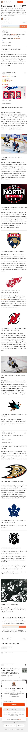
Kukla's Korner (5, 300)
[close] (24, 682)
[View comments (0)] (7, 22)
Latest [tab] (6, 665)
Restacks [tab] (10, 648)
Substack (7, 729)
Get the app (20, 725)
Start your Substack (10, 725)
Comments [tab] (4, 648)
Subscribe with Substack (15, 709)
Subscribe (20, 2)
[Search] (25, 665)
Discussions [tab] (11, 665)
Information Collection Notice (18, 714)
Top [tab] (2, 665)
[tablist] (7, 648)
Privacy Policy (15, 715)
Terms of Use (21, 712)
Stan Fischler (7, 18)
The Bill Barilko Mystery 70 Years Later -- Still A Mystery (10, 669)
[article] (14, 673)
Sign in (25, 2)
